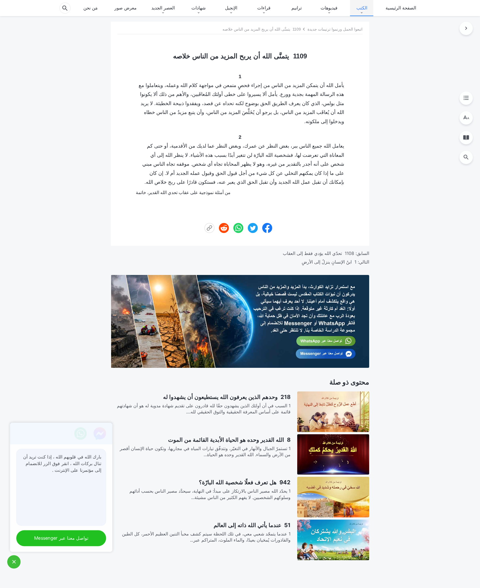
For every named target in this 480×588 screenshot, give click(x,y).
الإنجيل (231, 8)
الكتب (361, 8)
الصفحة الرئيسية (401, 8)
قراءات (264, 8)
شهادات (198, 8)
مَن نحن (90, 8)
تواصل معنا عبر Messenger (60, 538)
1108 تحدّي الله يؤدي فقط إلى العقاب (318, 253)
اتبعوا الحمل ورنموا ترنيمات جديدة (335, 29)
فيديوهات (329, 8)
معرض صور (125, 8)
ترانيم (296, 8)
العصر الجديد (163, 8)
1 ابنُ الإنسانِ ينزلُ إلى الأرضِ (329, 262)
